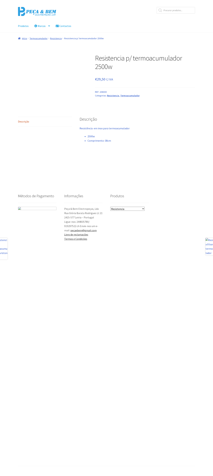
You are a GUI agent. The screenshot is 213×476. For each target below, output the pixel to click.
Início (24, 38)
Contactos (65, 26)
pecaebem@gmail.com (83, 230)
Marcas (41, 26)
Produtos (23, 26)
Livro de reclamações (76, 234)
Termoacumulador (39, 38)
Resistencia (56, 38)
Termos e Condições (75, 238)
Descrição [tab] (23, 121)
